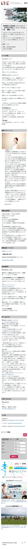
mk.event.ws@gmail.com (11, 322)
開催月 (3, 442)
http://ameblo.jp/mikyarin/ (15, 423)
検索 (25, 435)
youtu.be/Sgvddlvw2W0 (18, 426)
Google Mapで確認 (7, 260)
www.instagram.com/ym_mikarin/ (15, 420)
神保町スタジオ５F (7, 251)
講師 (3, 449)
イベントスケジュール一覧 (16, 440)
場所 (3, 446)
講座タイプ (4, 452)
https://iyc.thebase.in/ (8, 286)
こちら (9, 440)
